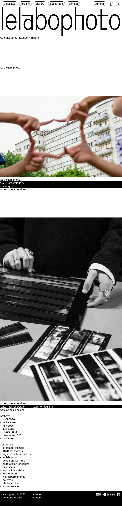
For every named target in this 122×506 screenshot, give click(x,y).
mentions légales (12, 497)
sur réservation (17, 406)
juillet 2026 (9, 422)
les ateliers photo (10, 180)
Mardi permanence (14, 477)
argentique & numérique (12, 184)
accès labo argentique (13, 403)
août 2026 (9, 419)
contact (73, 4)
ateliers (40, 4)
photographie (11, 483)
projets (25, 4)
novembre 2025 (12, 435)
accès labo (56, 4)
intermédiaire (45, 406)
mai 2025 (8, 438)
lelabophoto (10, 473)
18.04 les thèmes (13, 451)
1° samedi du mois (13, 448)
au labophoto (10, 457)
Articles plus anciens (12, 410)
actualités (9, 4)
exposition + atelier (14, 470)
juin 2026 (8, 426)
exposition (9, 467)
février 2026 (10, 432)
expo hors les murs (14, 460)
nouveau (8, 480)
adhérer (99, 4)
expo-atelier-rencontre (16, 464)
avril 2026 (8, 429)
